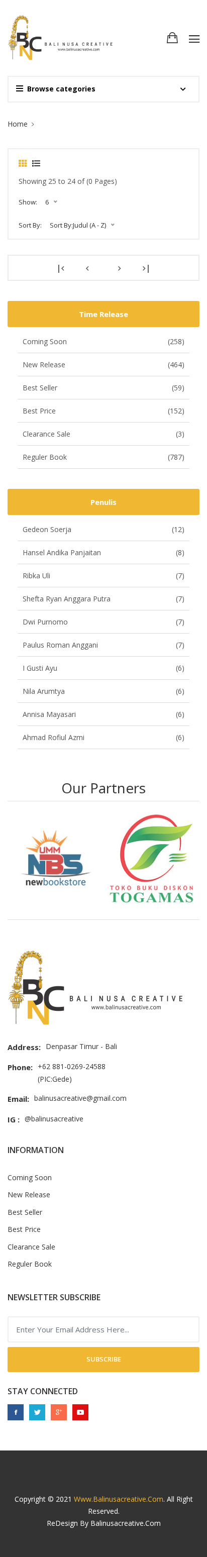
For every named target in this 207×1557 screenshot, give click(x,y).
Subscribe (103, 1359)
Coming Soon (103, 341)
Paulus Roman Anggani (103, 645)
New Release (103, 364)
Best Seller (103, 387)
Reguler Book (103, 457)
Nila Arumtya (103, 691)
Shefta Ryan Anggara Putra (103, 598)
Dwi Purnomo (103, 622)
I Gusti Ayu (103, 668)
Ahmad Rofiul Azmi (103, 737)
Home (18, 124)
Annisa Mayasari (103, 714)
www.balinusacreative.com (118, 1499)
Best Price (103, 411)
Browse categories (61, 88)
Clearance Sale (103, 434)
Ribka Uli (103, 575)
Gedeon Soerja (103, 529)
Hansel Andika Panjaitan (103, 552)
